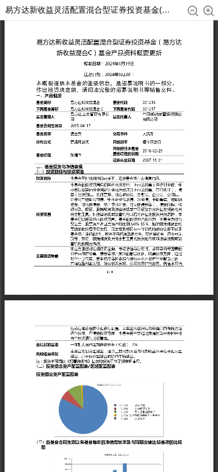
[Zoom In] (208, 11)
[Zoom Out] (193, 11)
